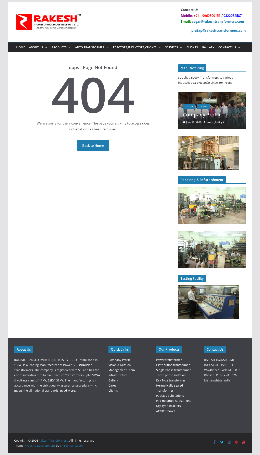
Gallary (208, 47)
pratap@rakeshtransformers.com (218, 30)
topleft (189, 106)
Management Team (121, 370)
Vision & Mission (119, 365)
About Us (36, 47)
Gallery (113, 380)
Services (171, 47)
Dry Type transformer (170, 380)
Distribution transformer (173, 365)
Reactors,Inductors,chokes (135, 47)
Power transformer (169, 360)
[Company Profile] (212, 94)
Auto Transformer (89, 47)
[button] (45, 47)
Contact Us (227, 47)
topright (203, 106)
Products (59, 47)
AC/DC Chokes (165, 411)
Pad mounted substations (173, 401)
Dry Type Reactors (168, 406)
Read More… (68, 390)
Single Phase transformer (173, 370)
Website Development (40, 445)
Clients (192, 47)
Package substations (170, 396)
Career (113, 385)
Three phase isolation (171, 375)
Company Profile (202, 114)
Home (20, 47)
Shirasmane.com (71, 445)
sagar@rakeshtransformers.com (218, 21)
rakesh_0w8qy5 (215, 122)
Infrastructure (118, 375)
